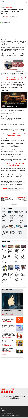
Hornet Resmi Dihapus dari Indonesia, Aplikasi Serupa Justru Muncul (8, 319)
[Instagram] (5, 392)
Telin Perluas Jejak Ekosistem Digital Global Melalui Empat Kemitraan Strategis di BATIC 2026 (8, 334)
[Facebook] (2, 19)
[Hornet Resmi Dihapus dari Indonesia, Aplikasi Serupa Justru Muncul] (19, 320)
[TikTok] (7, 392)
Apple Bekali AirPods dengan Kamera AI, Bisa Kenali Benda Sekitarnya (21, 230)
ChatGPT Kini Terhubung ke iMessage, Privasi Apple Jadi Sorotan (13, 229)
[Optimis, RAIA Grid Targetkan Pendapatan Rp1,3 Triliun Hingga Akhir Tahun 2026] (17, 267)
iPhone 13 (10, 190)
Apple (16, 188)
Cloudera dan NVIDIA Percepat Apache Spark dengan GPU (10, 274)
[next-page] (5, 237)
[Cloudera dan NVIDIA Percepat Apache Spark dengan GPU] (10, 267)
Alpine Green (10, 188)
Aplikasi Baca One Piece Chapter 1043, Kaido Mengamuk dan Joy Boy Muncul (21, 199)
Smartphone (9, 7)
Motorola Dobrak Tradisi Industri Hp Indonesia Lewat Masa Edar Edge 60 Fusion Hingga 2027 (17, 255)
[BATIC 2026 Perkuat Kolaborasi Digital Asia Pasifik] (10, 246)
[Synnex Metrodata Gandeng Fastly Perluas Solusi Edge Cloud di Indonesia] (23, 246)
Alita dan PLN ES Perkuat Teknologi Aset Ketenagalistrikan (7, 349)
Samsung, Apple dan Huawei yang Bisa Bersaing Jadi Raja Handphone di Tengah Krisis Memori (21, 217)
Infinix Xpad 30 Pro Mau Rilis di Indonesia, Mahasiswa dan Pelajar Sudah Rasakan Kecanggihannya (8, 327)
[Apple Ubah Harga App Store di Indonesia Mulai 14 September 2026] (9, 212)
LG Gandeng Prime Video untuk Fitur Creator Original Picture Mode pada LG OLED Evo (4, 255)
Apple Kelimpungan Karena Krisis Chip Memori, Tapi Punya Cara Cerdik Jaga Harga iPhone (5, 230)
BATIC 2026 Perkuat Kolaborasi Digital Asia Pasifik (10, 252)
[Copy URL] (11, 19)
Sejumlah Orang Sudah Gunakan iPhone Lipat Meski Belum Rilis (12, 216)
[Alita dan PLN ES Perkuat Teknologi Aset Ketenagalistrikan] (19, 350)
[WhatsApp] (8, 19)
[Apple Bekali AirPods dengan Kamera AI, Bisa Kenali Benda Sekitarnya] (25, 226)
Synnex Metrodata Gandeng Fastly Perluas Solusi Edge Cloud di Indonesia (23, 254)
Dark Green (21, 188)
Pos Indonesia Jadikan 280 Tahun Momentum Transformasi (23, 274)
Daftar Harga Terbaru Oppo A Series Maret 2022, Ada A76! (17, 164)
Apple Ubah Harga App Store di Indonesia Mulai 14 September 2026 (4, 216)
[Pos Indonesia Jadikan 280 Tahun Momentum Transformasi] (23, 267)
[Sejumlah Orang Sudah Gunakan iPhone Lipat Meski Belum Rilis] (16, 212)
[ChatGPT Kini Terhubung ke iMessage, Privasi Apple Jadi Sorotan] (17, 226)
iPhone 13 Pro (17, 190)
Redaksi (6, 16)
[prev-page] (3, 237)
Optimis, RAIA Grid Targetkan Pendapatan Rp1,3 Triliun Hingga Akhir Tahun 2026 (17, 275)
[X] (5, 19)
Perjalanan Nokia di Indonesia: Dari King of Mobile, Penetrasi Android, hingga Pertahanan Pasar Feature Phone (4, 276)
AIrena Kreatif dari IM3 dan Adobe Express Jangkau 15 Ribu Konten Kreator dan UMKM (8, 342)
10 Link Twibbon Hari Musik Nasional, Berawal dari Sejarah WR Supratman (7, 199)
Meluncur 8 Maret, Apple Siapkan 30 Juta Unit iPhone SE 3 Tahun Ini (16, 78)
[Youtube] (12, 392)
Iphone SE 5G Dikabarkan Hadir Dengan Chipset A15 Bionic (16, 134)
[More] (14, 19)
